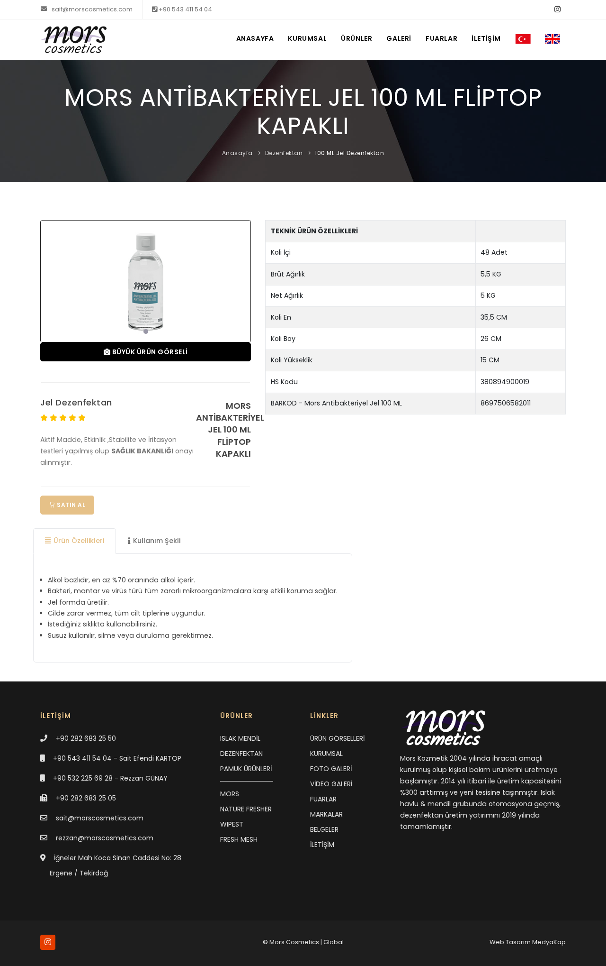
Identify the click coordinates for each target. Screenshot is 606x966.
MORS (229, 794)
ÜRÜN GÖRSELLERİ (337, 738)
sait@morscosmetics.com (91, 9)
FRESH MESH (239, 839)
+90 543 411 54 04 (184, 9)
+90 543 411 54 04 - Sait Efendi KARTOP (117, 758)
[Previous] (49, 279)
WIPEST (231, 824)
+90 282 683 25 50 (86, 738)
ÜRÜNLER (356, 38)
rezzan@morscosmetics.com (104, 838)
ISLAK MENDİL (240, 738)
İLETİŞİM (486, 38)
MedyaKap (549, 942)
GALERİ (398, 38)
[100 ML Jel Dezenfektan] (145, 281)
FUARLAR (441, 38)
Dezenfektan (284, 153)
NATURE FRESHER (246, 809)
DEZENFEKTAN (241, 753)
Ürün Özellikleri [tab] (78, 540)
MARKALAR (326, 814)
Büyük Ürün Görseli (149, 352)
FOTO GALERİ (331, 768)
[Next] (241, 279)
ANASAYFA (255, 38)
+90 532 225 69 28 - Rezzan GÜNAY (110, 778)
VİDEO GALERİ (331, 784)
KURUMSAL (307, 38)
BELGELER (324, 829)
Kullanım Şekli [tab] (156, 540)
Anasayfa (237, 153)
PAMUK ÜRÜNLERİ (246, 768)
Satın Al (70, 505)
